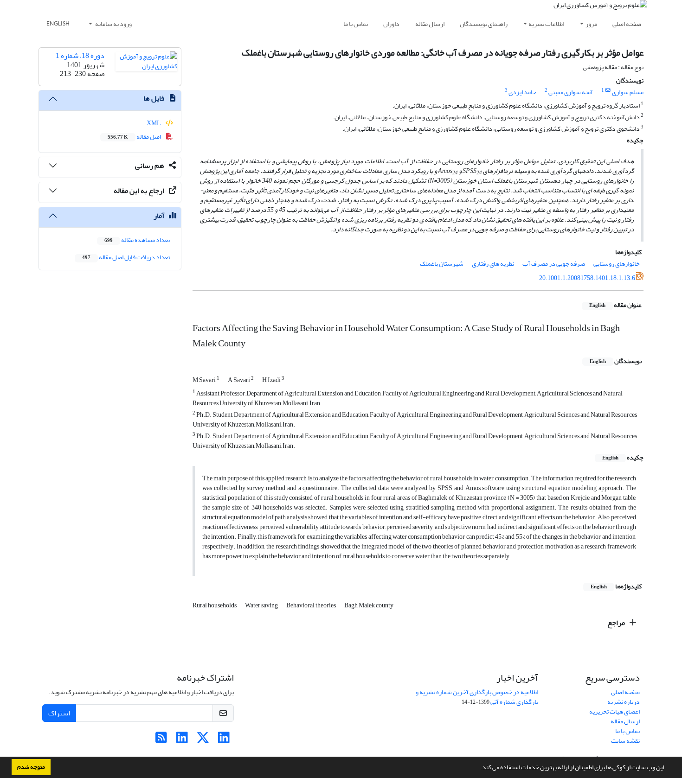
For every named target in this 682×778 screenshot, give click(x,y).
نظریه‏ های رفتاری (493, 263)
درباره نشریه (623, 701)
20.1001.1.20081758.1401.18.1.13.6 (587, 278)
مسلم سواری (627, 92)
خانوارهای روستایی (616, 263)
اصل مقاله (135, 136)
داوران (391, 24)
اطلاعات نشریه (546, 24)
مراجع (616, 623)
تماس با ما (355, 24)
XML (154, 123)
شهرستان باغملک (441, 263)
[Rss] (161, 740)
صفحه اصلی (626, 24)
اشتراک (59, 713)
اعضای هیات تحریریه (614, 711)
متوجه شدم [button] (31, 766)
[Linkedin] (224, 740)
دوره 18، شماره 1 (80, 56)
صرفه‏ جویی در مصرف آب (553, 263)
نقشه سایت (625, 740)
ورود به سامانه (113, 24)
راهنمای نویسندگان (484, 24)
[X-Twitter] (203, 740)
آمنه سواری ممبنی (570, 92)
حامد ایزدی (522, 92)
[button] (477, 768)
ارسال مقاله (429, 24)
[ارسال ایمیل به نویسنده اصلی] (608, 90)
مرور (591, 24)
